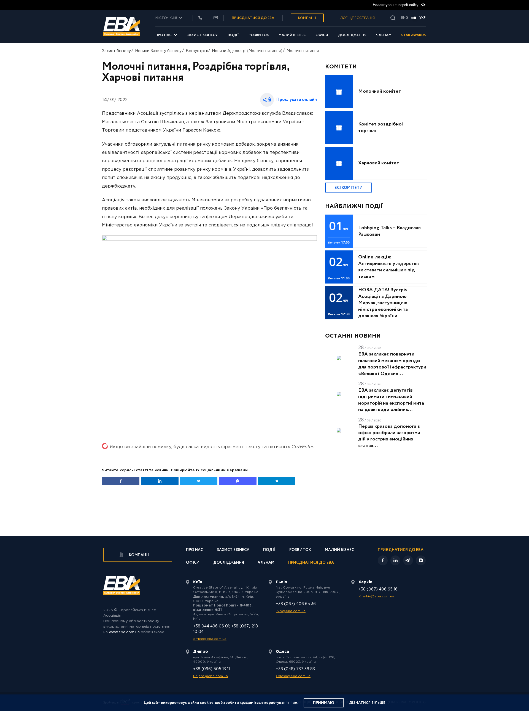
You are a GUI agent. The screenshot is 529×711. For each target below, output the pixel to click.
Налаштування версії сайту (396, 5)
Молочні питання (303, 51)
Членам (384, 35)
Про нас (163, 35)
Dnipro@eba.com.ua (210, 676)
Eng (404, 18)
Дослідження (352, 35)
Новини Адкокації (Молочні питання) (247, 51)
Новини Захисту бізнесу (158, 51)
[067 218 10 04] (200, 18)
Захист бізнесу (202, 35)
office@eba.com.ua (209, 638)
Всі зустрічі (197, 51)
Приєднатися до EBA (311, 563)
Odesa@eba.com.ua (293, 676)
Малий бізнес (292, 35)
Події (233, 35)
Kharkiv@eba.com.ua (376, 596)
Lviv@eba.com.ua (291, 611)
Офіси (321, 35)
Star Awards (413, 35)
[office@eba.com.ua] (216, 18)
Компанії (307, 18)
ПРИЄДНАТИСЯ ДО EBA (253, 18)
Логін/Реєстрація (357, 18)
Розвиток (259, 35)
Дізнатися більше (367, 703)
